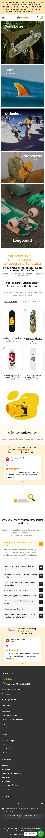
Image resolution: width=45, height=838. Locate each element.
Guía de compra (8, 730)
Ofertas (5, 734)
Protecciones (7, 755)
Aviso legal (13, 824)
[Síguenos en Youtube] (15, 689)
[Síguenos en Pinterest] (12, 689)
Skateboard (6, 770)
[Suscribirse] (40, 792)
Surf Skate (6, 766)
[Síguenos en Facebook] (3, 689)
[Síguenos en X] (6, 689)
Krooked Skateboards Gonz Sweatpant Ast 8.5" (33, 340)
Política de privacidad (29, 820)
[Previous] (3, 301)
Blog (3, 713)
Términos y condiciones (27, 824)
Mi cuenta (6, 738)
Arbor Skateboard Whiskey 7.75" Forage (33, 376)
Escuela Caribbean (9, 705)
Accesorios (6, 759)
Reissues (9, 118)
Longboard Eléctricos (10, 774)
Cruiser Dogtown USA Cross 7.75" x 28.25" (12, 376)
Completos (10, 30)
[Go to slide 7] (24, 476)
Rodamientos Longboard (11, 763)
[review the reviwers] (7, 465)
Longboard (6, 778)
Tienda (4, 742)
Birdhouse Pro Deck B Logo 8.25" (12, 339)
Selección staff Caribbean (12, 709)
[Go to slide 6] (22, 476)
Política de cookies (12, 820)
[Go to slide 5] (20, 476)
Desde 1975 (6, 701)
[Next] (41, 301)
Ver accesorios (12, 74)
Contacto (6, 717)
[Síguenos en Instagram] (9, 689)
